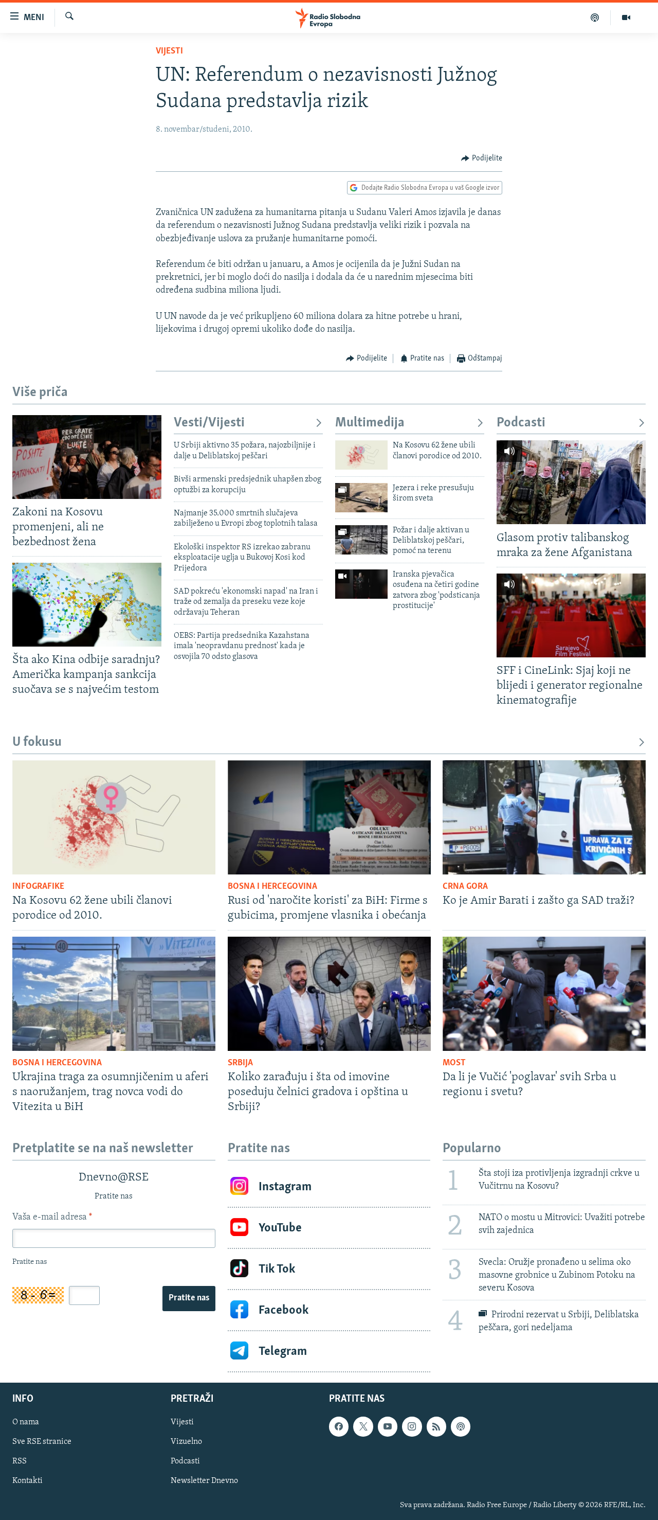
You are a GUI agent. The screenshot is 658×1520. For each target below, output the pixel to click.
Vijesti (169, 51)
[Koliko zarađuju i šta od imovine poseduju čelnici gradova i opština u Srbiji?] (329, 994)
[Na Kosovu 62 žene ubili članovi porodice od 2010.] (361, 455)
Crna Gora (465, 886)
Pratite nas (189, 1298)
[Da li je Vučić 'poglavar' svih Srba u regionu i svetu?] (544, 994)
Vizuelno (186, 1442)
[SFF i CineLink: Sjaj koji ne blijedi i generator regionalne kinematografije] (571, 615)
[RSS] (436, 1426)
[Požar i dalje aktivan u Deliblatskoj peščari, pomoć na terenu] (361, 540)
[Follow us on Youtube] (387, 1426)
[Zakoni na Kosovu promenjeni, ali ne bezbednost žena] (86, 457)
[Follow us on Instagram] (412, 1426)
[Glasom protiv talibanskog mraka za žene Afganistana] (571, 482)
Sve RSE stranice (41, 1442)
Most (454, 1063)
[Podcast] (595, 17)
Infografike (38, 886)
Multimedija (370, 423)
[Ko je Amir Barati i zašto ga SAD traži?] (544, 817)
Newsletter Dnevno (204, 1481)
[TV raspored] (460, 1426)
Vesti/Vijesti (209, 423)
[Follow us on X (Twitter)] (363, 1426)
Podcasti (521, 423)
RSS (19, 1461)
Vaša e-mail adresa (52, 1217)
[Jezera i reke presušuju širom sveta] (361, 497)
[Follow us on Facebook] (339, 1426)
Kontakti (27, 1481)
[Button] (481, 158)
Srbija (240, 1063)
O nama (25, 1422)
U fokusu (37, 742)
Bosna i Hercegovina (272, 886)
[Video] (626, 17)
